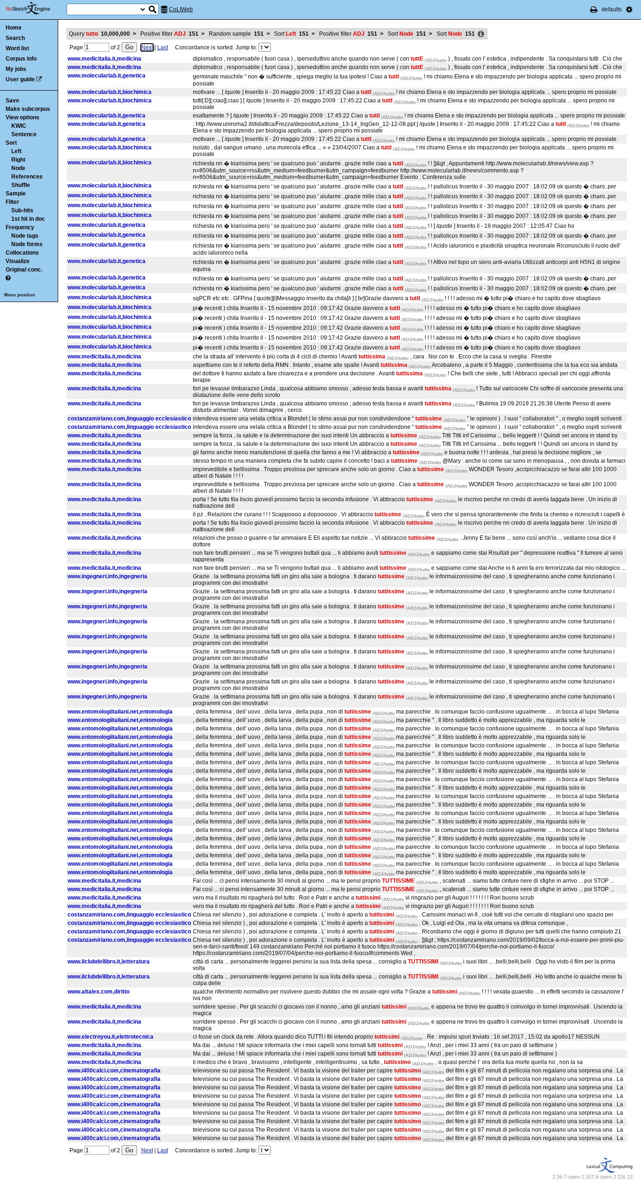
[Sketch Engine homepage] (35, 8)
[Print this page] (593, 9)
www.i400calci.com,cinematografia (114, 1070)
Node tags (24, 236)
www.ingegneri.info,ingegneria (107, 576)
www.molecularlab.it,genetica (106, 75)
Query (99, 34)
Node (18, 168)
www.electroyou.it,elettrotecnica (110, 1036)
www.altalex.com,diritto (99, 991)
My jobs (16, 69)
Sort (11, 143)
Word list (17, 48)
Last (162, 47)
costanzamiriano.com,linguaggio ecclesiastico (129, 418)
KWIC (18, 126)
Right (18, 159)
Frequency (20, 227)
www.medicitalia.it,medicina (104, 58)
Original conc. (24, 269)
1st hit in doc (28, 219)
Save (12, 100)
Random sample (236, 34)
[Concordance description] (481, 34)
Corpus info (21, 58)
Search (15, 38)
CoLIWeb (181, 9)
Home (14, 27)
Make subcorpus (28, 109)
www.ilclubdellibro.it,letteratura (109, 961)
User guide (20, 79)
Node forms (27, 244)
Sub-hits (22, 210)
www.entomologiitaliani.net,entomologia (120, 711)
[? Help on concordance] (8, 278)
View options (22, 117)
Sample (16, 193)
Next (147, 47)
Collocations (22, 252)
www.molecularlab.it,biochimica (110, 92)
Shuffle (20, 185)
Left (16, 151)
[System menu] (629, 9)
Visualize (18, 261)
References (27, 176)
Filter (12, 202)
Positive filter (169, 34)
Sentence (24, 134)
